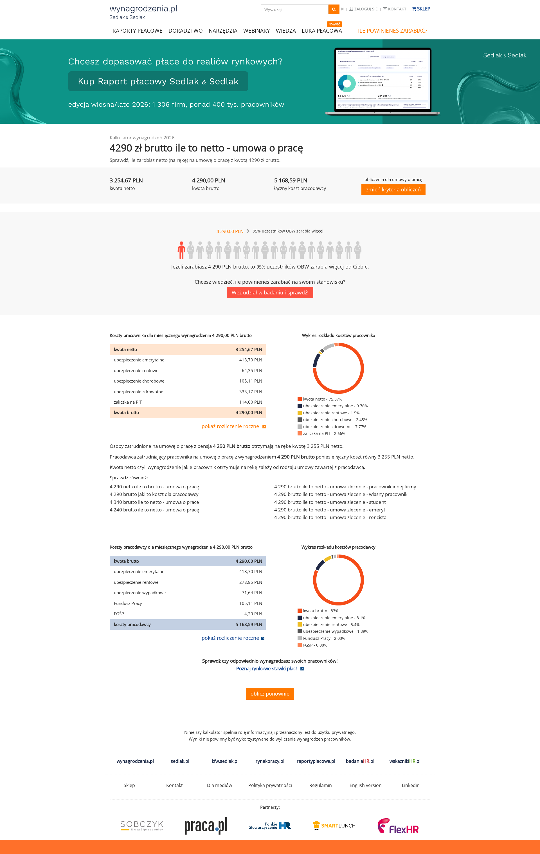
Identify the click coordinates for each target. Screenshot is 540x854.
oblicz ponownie (270, 693)
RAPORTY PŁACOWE (137, 30)
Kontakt (396, 9)
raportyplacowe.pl (316, 761)
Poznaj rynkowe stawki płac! (266, 668)
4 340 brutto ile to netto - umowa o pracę (154, 502)
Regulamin (320, 785)
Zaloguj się (365, 9)
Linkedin (411, 785)
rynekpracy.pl (270, 761)
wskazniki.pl (405, 761)
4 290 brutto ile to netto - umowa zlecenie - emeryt (329, 509)
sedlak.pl (180, 761)
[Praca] (206, 826)
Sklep (423, 8)
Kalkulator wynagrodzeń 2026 (142, 137)
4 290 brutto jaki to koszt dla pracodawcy (154, 494)
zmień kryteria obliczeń (393, 189)
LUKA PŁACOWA (322, 30)
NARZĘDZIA (223, 30)
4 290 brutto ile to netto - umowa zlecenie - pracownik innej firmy (345, 486)
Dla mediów (219, 785)
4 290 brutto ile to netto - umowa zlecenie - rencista (330, 517)
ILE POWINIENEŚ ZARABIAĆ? (392, 30)
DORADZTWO (185, 30)
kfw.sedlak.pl (225, 761)
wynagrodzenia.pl (135, 761)
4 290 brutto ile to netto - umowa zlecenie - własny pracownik (341, 494)
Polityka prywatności (270, 785)
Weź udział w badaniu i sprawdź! (270, 292)
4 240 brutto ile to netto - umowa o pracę (154, 509)
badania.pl (360, 761)
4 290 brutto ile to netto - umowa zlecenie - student (330, 502)
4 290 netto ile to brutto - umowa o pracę (154, 486)
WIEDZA (286, 30)
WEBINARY (256, 30)
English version (366, 785)
